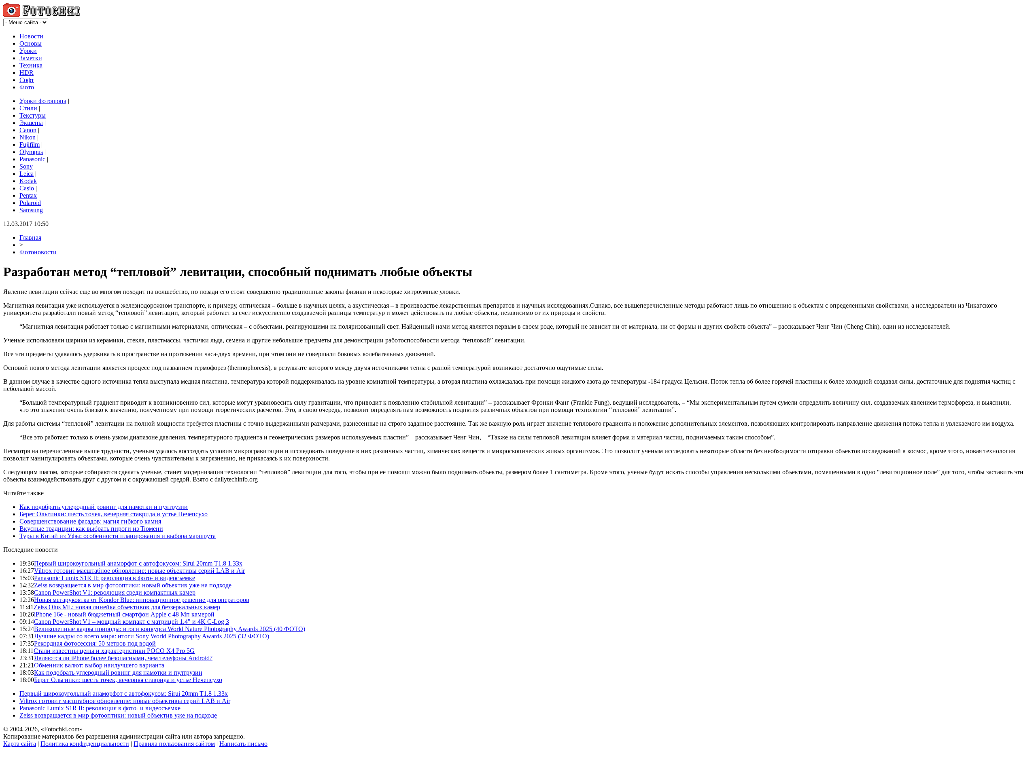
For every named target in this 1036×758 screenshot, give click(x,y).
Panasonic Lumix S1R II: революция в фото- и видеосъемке (114, 577)
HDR (26, 72)
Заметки (30, 58)
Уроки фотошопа (42, 100)
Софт (26, 79)
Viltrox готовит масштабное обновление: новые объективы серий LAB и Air (139, 570)
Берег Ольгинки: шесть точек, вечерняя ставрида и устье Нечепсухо (113, 514)
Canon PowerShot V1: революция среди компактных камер (114, 592)
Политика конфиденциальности (84, 743)
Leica (26, 173)
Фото (26, 87)
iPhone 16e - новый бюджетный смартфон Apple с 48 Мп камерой (124, 614)
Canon (27, 130)
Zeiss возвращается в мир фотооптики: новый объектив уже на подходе (132, 585)
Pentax (28, 195)
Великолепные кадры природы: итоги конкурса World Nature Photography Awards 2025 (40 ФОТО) (169, 628)
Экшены (31, 122)
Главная (30, 237)
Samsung (31, 210)
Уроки (28, 50)
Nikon (27, 137)
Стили (28, 108)
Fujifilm (29, 144)
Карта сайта (19, 743)
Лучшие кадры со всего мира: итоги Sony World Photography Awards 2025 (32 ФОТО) (151, 636)
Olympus (31, 151)
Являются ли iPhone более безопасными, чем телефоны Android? (123, 658)
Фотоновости (38, 252)
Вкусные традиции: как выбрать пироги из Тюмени (91, 528)
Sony (26, 166)
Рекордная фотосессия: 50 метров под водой (95, 643)
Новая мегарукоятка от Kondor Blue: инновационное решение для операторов (141, 599)
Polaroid (30, 202)
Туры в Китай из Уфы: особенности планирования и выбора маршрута (117, 535)
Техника (30, 65)
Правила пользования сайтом (174, 743)
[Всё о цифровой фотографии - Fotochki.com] (41, 14)
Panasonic (32, 159)
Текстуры (32, 115)
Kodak (28, 180)
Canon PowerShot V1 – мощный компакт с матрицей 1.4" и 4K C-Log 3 (131, 621)
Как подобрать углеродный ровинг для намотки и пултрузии (103, 506)
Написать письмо (243, 743)
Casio (26, 188)
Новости (31, 36)
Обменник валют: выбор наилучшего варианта (99, 665)
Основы (30, 43)
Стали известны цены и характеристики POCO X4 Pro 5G (114, 650)
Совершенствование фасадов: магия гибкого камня (90, 521)
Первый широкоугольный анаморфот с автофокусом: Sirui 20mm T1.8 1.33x (138, 563)
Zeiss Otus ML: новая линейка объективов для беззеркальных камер (127, 607)
